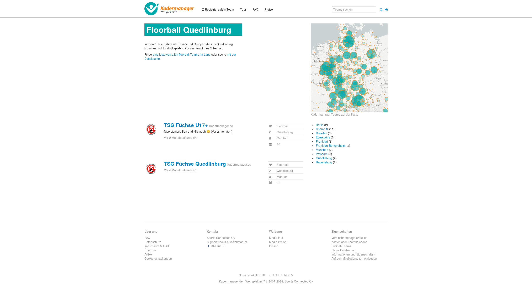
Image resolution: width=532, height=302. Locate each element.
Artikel (148, 254)
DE (264, 275)
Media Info (276, 238)
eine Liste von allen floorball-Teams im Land (182, 54)
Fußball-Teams (341, 246)
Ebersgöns (323, 137)
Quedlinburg (324, 158)
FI (277, 275)
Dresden (321, 133)
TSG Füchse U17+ (186, 125)
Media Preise (277, 242)
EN (269, 275)
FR (281, 275)
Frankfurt (322, 141)
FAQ (147, 238)
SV (291, 275)
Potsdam (322, 154)
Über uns (150, 250)
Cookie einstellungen (158, 258)
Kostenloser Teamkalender (349, 242)
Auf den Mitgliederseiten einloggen (354, 258)
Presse (273, 246)
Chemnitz (322, 129)
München (322, 150)
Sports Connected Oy (221, 238)
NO (286, 275)
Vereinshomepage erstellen (349, 238)
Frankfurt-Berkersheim (331, 145)
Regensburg (324, 162)
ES (273, 275)
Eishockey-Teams (343, 250)
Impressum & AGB (156, 246)
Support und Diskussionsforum (227, 242)
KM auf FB (218, 246)
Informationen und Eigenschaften (353, 254)
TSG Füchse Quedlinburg (195, 163)
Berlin (319, 125)
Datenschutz (152, 242)
